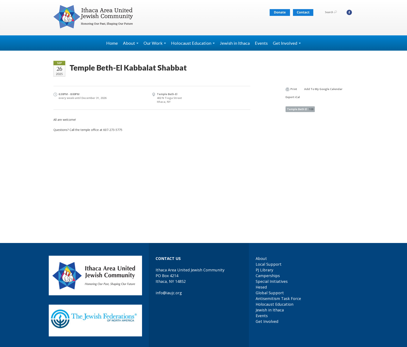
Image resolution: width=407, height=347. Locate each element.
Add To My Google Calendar (323, 89)
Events (261, 43)
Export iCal (293, 97)
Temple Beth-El (167, 94)
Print (293, 89)
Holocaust (191, 43)
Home (112, 43)
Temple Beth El (300, 109)
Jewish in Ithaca (235, 43)
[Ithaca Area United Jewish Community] (93, 17)
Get (285, 43)
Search (329, 12)
